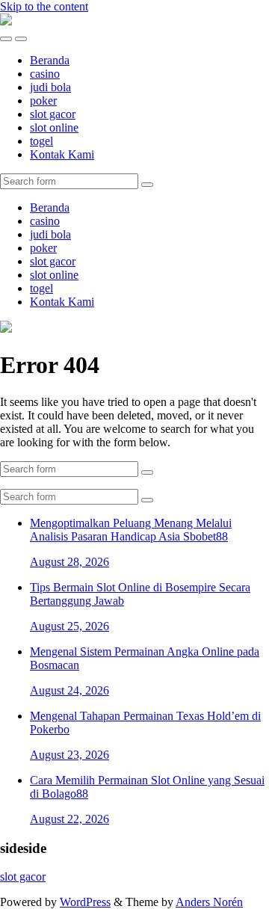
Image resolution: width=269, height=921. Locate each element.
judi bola (50, 87)
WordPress (85, 902)
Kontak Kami (62, 154)
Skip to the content (44, 6)
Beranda (49, 60)
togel (41, 141)
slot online (54, 127)
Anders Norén (209, 902)
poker (43, 100)
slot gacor (52, 114)
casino (45, 73)
